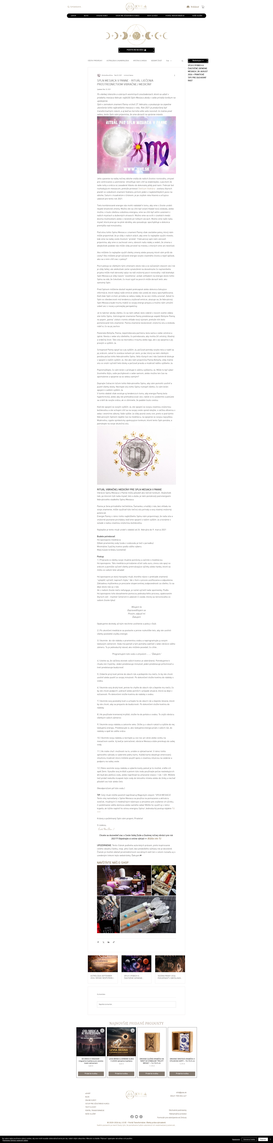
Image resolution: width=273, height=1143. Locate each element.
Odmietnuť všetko (249, 1139)
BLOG (87, 1097)
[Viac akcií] (174, 75)
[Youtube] (136, 1116)
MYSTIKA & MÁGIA (140, 61)
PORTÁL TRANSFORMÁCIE (94, 1111)
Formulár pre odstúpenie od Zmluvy (172, 1118)
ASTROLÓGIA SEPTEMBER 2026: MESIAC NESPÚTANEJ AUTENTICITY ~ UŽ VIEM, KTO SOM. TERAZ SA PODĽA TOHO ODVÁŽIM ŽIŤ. (102, 977)
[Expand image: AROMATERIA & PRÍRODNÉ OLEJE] (148, 867)
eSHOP (87, 1093)
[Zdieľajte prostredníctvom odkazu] (114, 942)
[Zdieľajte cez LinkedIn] (108, 942)
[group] (136, 1052)
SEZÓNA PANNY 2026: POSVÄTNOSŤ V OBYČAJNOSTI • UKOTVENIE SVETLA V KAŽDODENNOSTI (170, 977)
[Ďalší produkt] (200, 1052)
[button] (203, 7)
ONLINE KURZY (90, 1100)
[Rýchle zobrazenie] (90, 1041)
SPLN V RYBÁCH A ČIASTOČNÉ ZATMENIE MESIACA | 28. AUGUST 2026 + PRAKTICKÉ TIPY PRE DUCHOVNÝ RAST (135, 977)
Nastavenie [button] (236, 1139)
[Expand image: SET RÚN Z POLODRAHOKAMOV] (117, 898)
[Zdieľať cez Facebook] (98, 942)
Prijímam (263, 1139)
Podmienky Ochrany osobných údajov (15, 1140)
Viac (167, 61)
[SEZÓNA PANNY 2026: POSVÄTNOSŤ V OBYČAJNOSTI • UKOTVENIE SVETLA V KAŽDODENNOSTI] (170, 963)
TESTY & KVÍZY (90, 1107)
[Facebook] (132, 1116)
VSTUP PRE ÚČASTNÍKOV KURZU (97, 1104)
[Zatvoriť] (270, 1139)
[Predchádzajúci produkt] (73, 1052)
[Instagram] (141, 1116)
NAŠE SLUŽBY (90, 1114)
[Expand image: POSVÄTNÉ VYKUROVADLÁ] (173, 867)
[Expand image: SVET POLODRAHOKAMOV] (173, 898)
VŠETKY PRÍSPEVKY (95, 61)
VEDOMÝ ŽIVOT (156, 61)
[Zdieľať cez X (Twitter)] (103, 942)
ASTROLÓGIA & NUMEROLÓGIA (118, 61)
